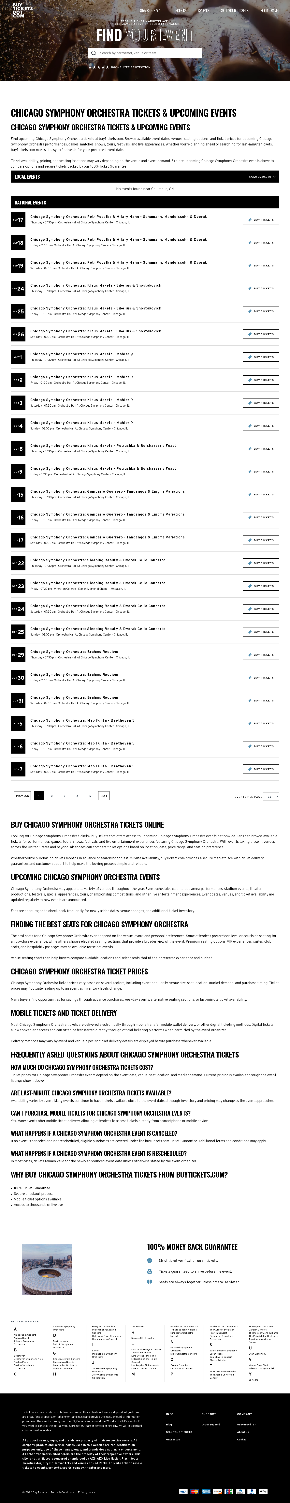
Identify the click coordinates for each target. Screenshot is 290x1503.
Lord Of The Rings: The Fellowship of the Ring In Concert (144, 1359)
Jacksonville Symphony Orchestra (104, 1370)
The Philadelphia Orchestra (263, 1336)
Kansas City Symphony (143, 1338)
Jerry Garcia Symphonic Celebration (105, 1376)
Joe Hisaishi (137, 1326)
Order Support (211, 1424)
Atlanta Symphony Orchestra (24, 1343)
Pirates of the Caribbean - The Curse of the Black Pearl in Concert (224, 1330)
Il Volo (95, 1350)
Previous (22, 796)
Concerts (178, 10)
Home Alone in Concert (104, 1339)
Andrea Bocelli (21, 1338)
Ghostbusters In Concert (66, 1359)
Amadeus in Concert (25, 1335)
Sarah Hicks (216, 1354)
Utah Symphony (257, 1354)
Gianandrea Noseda (63, 1362)
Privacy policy (86, 1492)
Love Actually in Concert (144, 1368)
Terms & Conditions (62, 1492)
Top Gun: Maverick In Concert (260, 1341)
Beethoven (19, 1356)
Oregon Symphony (180, 1365)
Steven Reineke (218, 1360)
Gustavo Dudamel (62, 1368)
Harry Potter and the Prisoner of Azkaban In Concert (104, 1330)
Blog (169, 1424)
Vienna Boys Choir (259, 1365)
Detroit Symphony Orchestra (63, 1346)
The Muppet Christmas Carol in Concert (261, 1328)
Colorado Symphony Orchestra (64, 1328)
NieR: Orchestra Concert (183, 1354)
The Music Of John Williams (263, 1333)
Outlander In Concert (181, 1368)
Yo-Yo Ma (253, 1380)
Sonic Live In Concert (221, 1357)
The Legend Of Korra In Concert (222, 1376)
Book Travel (269, 10)
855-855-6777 (150, 10)
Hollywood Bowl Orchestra (106, 1336)
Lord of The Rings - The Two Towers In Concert (146, 1351)
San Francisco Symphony (223, 1350)
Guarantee (173, 1439)
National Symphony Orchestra (181, 1349)
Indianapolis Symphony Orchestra (104, 1355)
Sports (203, 10)
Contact (242, 1439)
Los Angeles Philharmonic (145, 1365)
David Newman (61, 1341)
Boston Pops (21, 1362)
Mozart (174, 1336)
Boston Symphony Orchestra (24, 1367)
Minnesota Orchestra (181, 1333)
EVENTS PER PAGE (249, 797)
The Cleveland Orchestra (223, 1371)
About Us (243, 1432)
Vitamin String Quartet (261, 1368)
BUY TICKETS (263, 220)
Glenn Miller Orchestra (65, 1365)
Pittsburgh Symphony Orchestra (221, 1338)
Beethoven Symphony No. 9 (28, 1359)
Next (103, 796)
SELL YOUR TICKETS (179, 1432)
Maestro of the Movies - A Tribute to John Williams (184, 1328)
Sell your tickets (235, 10)
